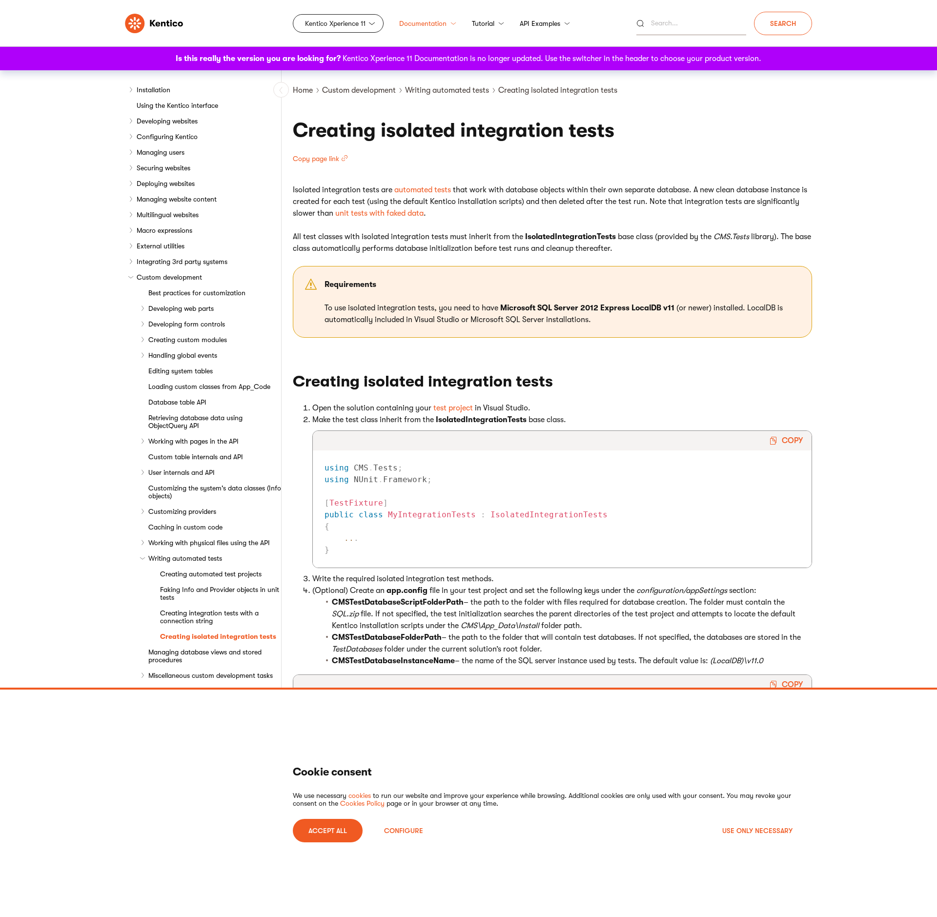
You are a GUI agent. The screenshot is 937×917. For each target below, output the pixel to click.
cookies (359, 795)
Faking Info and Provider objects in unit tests (219, 593)
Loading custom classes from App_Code (209, 386)
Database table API (177, 402)
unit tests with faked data (379, 213)
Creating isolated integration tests (218, 636)
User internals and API (181, 472)
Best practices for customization (196, 293)
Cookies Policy (362, 803)
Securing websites (163, 168)
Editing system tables (180, 371)
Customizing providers (182, 511)
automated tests (422, 189)
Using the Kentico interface (177, 105)
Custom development (169, 277)
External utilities (160, 246)
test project (453, 408)
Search (783, 23)
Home (303, 90)
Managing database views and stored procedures (205, 656)
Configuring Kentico (167, 137)
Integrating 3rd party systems (182, 261)
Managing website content (177, 199)
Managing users (160, 152)
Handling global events (182, 355)
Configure (403, 831)
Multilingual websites (168, 215)
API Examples (540, 23)
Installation (153, 90)
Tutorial (483, 23)
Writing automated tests (185, 558)
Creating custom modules (187, 340)
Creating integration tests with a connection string (209, 617)
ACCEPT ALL (327, 831)
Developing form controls (186, 324)
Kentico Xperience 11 (335, 23)
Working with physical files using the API (209, 543)
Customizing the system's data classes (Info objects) (214, 492)
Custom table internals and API (195, 457)
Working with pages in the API (193, 441)
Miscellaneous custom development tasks (210, 675)
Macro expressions (164, 230)
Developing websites (167, 121)
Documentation (423, 23)
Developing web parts (181, 308)
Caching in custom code (185, 527)
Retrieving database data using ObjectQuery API (195, 421)
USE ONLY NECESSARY (757, 831)
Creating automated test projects (211, 574)
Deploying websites (166, 183)
